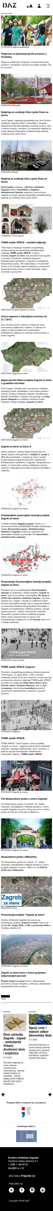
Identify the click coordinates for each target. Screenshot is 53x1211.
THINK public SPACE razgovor (18, 666)
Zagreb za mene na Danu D (16, 446)
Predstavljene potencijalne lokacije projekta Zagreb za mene (25, 516)
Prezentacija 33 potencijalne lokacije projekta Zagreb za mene (26, 583)
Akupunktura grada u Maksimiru (19, 856)
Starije (3, 999)
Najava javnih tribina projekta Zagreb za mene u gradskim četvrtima (26, 381)
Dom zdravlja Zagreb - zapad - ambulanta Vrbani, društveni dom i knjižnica (14, 1043)
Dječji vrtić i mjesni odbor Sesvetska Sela (40, 1031)
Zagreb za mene (26, 523)
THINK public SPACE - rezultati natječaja (23, 242)
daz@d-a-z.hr (16, 1168)
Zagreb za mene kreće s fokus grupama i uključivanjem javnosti (23, 974)
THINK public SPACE (13, 738)
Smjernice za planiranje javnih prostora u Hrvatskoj (24, 55)
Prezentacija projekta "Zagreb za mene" (23, 914)
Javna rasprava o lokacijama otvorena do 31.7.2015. (24, 318)
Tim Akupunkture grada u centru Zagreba (24, 798)
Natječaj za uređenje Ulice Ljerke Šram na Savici (24, 180)
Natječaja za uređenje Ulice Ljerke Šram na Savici (24, 113)
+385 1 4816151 (19, 1164)
